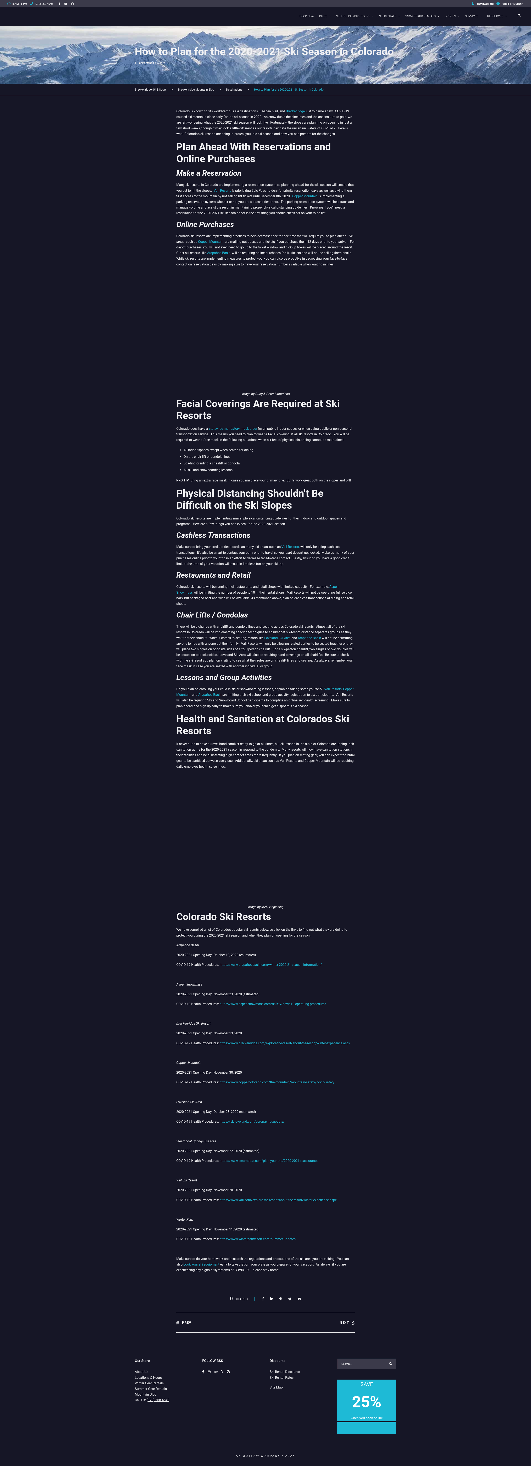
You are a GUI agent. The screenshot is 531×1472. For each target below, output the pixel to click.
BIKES (323, 16)
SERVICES (471, 16)
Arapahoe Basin (218, 253)
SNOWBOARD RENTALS (420, 16)
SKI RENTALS (387, 16)
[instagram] (72, 3)
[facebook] (59, 3)
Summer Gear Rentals (151, 1389)
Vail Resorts (290, 547)
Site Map (276, 1387)
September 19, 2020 (152, 63)
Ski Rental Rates (282, 1378)
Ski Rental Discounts (285, 1372)
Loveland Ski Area (277, 638)
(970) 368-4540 (43, 3)
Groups (450, 16)
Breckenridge (295, 111)
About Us (141, 1372)
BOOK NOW (307, 16)
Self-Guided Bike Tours (353, 16)
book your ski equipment (201, 1264)
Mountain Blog (145, 1394)
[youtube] (65, 3)
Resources (495, 16)
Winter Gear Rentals (149, 1383)
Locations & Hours (148, 1378)
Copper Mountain (305, 196)
